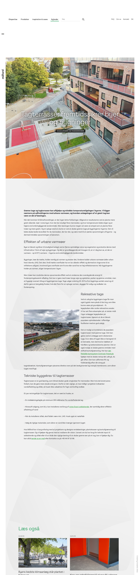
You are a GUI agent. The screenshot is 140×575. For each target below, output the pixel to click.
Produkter (25, 19)
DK (132, 19)
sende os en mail (38, 438)
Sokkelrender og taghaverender (70, 131)
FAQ (112, 19)
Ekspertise (13, 19)
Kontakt (126, 19)
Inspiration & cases (40, 19)
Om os (118, 19)
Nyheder (54, 19)
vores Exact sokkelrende (79, 407)
